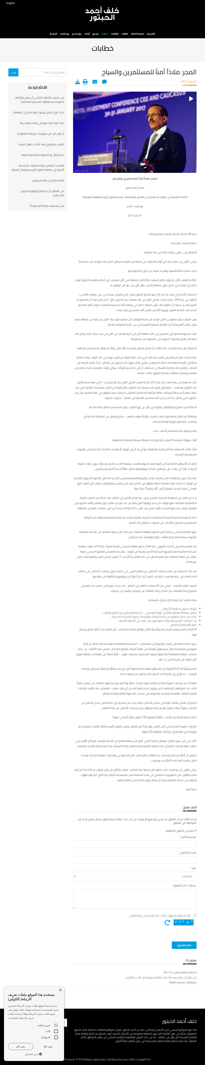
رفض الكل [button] (20, 1046)
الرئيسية (151, 34)
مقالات (124, 34)
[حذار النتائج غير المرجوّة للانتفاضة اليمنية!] (37, 161)
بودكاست (64, 34)
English (10, 3)
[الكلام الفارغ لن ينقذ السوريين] (37, 186)
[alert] (34, 1024)
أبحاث (87, 34)
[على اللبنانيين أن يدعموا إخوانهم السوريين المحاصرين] (37, 201)
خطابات (104, 34)
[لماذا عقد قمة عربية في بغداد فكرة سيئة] (37, 129)
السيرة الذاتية (137, 34)
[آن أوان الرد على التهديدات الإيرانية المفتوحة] (37, 140)
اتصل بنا (53, 34)
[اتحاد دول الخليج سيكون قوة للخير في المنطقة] (37, 118)
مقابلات (115, 34)
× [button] (60, 990)
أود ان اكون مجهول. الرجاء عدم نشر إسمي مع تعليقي (159, 915)
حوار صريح (77, 34)
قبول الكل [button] (47, 1046)
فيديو (95, 34)
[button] (34, 1054)
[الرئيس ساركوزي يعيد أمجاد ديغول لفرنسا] (37, 150)
